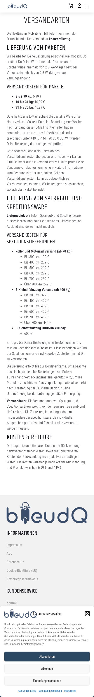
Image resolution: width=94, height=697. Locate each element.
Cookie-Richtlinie (27, 690)
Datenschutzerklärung (50, 690)
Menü (86, 6)
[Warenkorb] (71, 6)
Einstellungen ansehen (47, 681)
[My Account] (79, 6)
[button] (87, 613)
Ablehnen (47, 669)
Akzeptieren (47, 657)
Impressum (70, 690)
